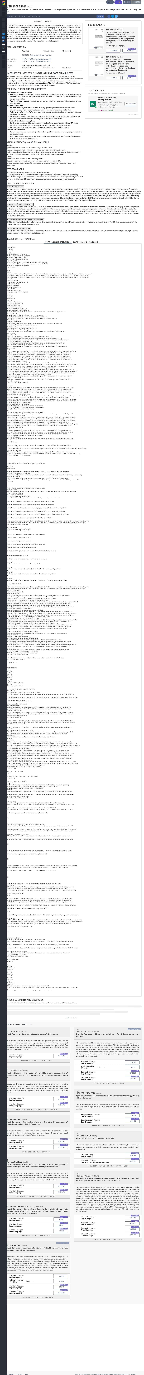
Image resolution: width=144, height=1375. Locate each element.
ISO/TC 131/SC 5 (46, 1235)
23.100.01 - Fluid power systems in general (36, 55)
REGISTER (136, 2)
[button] (100, 16)
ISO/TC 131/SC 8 (51, 1109)
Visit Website (131, 104)
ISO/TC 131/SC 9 (46, 1060)
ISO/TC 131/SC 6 (34, 16)
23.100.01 (22, 16)
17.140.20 (30, 1109)
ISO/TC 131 (46, 1152)
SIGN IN (127, 2)
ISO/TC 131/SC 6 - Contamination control (36, 59)
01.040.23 (102, 1166)
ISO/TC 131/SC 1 (122, 1166)
